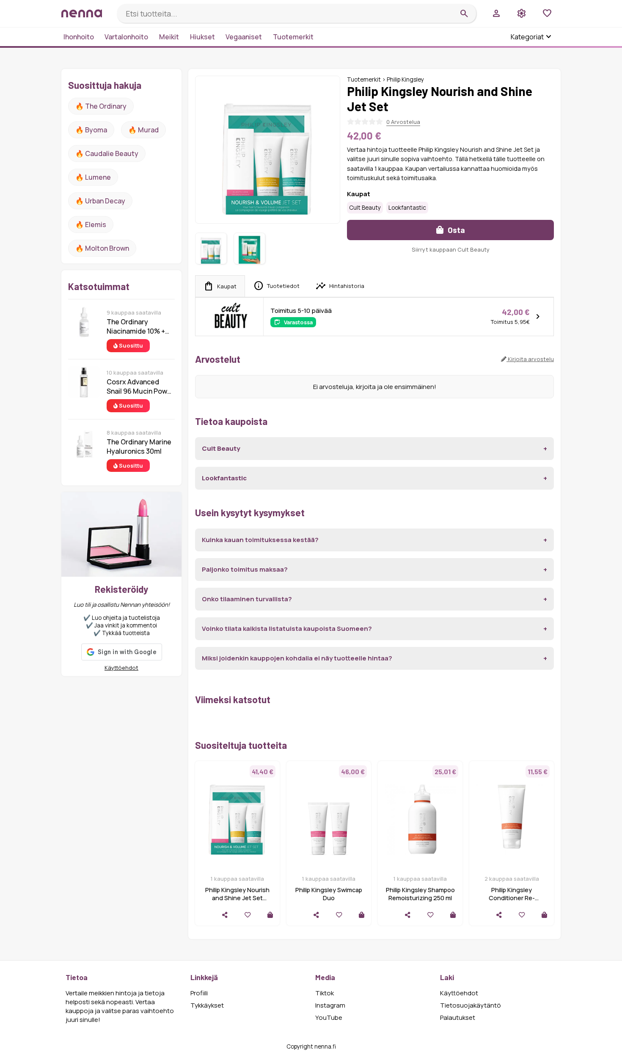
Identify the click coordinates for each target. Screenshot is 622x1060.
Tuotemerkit (293, 36)
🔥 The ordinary (101, 106)
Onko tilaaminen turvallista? (247, 598)
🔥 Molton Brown (102, 248)
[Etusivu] (85, 13)
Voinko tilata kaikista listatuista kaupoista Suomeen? (287, 628)
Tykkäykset (207, 1005)
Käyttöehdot (121, 667)
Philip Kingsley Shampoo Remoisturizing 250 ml (420, 894)
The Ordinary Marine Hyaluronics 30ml (139, 446)
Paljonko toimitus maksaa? (245, 569)
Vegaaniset (244, 36)
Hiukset (202, 36)
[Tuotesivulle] (270, 915)
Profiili (199, 993)
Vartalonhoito (126, 36)
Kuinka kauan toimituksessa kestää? (260, 539)
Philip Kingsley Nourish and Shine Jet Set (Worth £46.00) (237, 898)
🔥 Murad (143, 129)
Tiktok (324, 993)
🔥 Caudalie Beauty (106, 153)
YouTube (328, 1017)
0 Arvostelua (403, 122)
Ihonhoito (78, 36)
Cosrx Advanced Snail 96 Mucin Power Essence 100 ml (140, 386)
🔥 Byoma (91, 129)
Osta (455, 230)
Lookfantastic (407, 207)
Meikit (169, 36)
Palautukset (457, 1017)
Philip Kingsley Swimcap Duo (328, 894)
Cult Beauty (365, 207)
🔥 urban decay (100, 200)
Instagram (330, 1005)
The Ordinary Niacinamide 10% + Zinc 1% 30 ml (136, 326)
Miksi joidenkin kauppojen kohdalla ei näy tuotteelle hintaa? (297, 658)
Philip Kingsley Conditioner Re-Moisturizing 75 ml (511, 898)
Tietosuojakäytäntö (470, 1005)
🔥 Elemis (90, 224)
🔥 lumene (93, 177)
